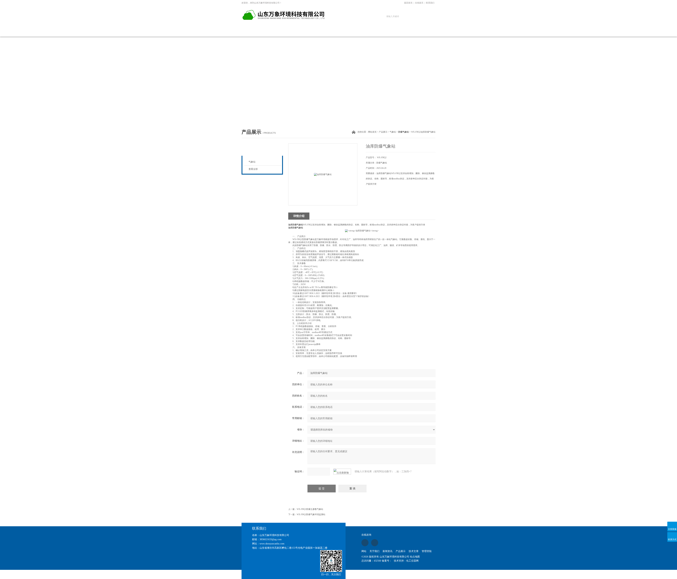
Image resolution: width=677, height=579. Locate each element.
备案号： (387, 560)
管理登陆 (427, 551)
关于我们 (277, 31)
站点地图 (415, 556)
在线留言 (419, 3)
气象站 (393, 132)
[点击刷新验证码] (342, 472)
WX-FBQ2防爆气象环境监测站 (311, 514)
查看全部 (253, 169)
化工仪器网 (412, 560)
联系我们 (430, 3)
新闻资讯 (301, 31)
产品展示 (325, 31)
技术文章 (349, 31)
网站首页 (253, 31)
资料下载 (372, 31)
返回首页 (408, 3)
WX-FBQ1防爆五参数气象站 (310, 509)
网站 (363, 551)
